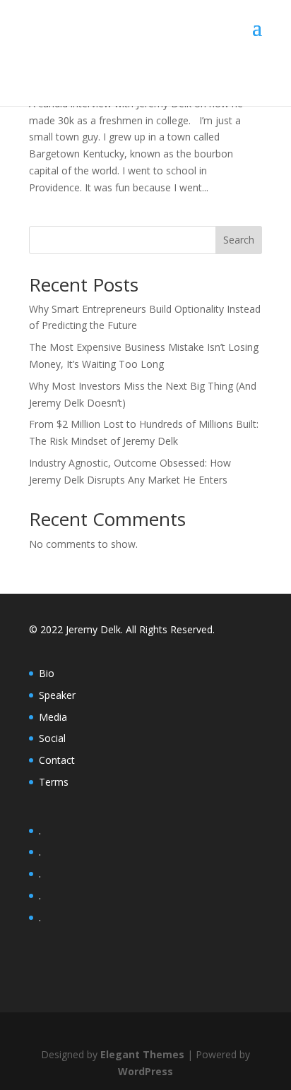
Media (53, 717)
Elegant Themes (142, 1054)
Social (52, 738)
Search (238, 239)
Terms (54, 782)
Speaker (57, 695)
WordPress (145, 1071)
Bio (46, 673)
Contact (57, 760)
